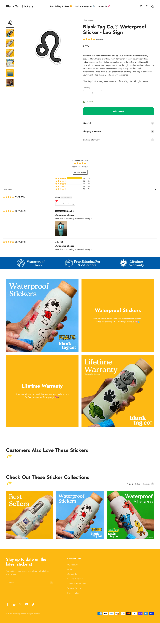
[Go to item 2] (10, 33)
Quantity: (87, 87)
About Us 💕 (104, 6)
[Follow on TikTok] (33, 604)
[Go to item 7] (10, 83)
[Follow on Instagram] (14, 604)
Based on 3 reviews (80, 166)
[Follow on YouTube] (26, 604)
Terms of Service (74, 588)
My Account (72, 564)
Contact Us (71, 574)
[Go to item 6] (10, 73)
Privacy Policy (73, 592)
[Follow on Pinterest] (20, 604)
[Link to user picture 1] (61, 228)
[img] (8, 197)
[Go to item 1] (10, 23)
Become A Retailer (75, 578)
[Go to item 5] (10, 63)
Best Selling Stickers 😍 (61, 6)
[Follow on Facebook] (7, 604)
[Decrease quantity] (86, 93)
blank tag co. (88, 20)
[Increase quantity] (98, 93)
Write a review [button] (80, 172)
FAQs (69, 569)
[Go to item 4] (10, 53)
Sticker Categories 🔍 (85, 6)
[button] (89, 39)
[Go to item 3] (10, 43)
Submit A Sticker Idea (76, 583)
